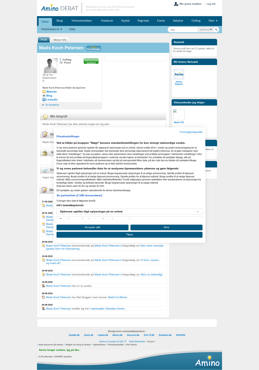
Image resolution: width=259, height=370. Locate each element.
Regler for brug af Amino (78, 344)
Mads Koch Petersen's (108, 245)
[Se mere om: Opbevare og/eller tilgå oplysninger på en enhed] (197, 212)
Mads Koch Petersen (58, 245)
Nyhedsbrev (99, 344)
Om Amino (131, 344)
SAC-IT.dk (149, 335)
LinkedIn (52, 99)
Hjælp (72, 29)
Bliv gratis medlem (191, 3)
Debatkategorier (50, 29)
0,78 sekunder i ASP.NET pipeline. (55, 356)
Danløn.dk (74, 335)
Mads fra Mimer (117, 297)
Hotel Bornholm (137, 341)
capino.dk (103, 335)
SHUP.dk (180, 335)
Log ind (210, 3)
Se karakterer (52, 105)
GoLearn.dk (133, 335)
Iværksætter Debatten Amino (108, 308)
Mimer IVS (179, 122)
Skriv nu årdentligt (151, 274)
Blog (49, 95)
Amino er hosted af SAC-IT (112, 341)
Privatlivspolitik (115, 344)
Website (51, 91)
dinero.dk (117, 335)
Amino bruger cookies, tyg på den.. (59, 350)
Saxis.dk (88, 335)
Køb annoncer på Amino (51, 344)
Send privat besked (91, 61)
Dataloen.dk (165, 335)
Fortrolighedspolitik (191, 132)
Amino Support (179, 83)
